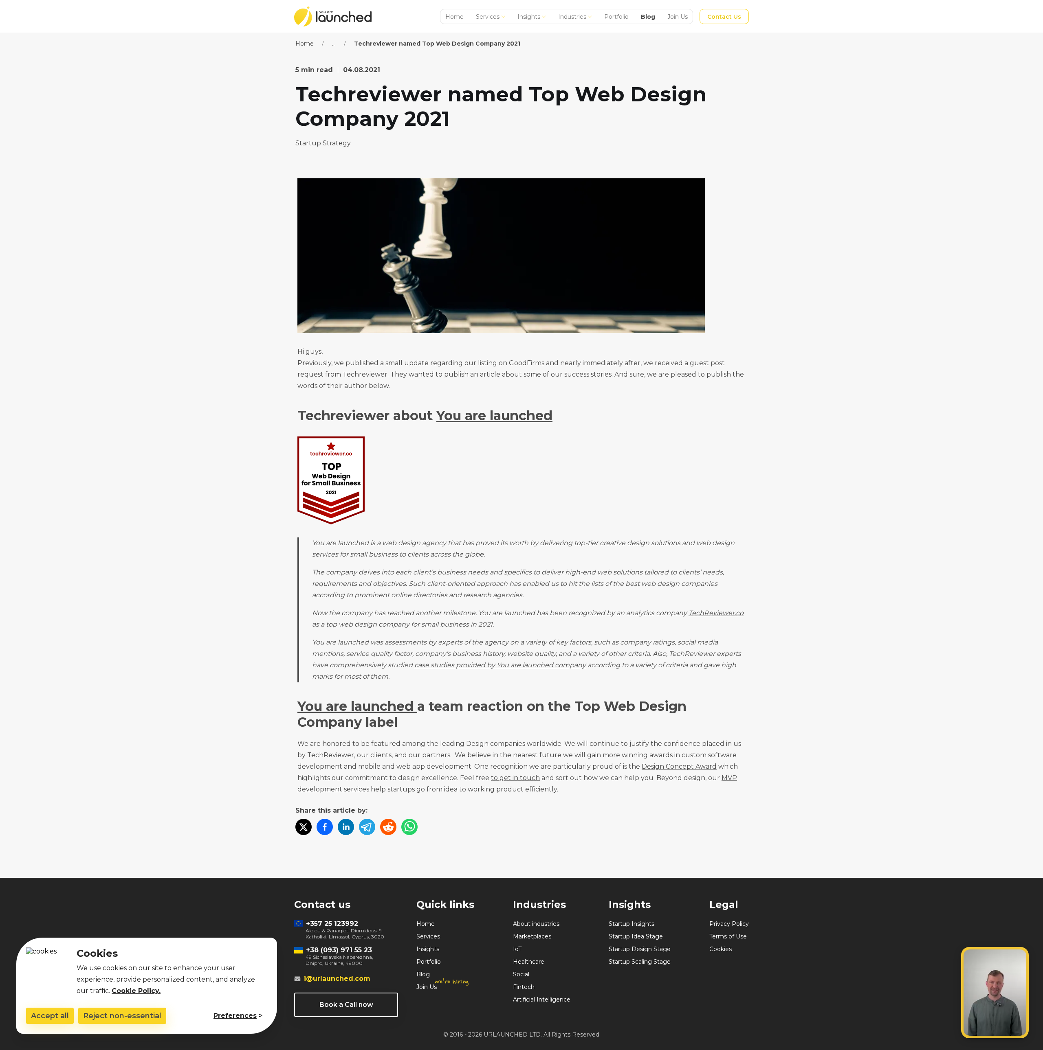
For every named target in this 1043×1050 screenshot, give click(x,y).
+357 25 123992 (332, 923)
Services (487, 16)
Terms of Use (728, 936)
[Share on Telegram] (367, 828)
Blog (648, 16)
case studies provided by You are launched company (500, 665)
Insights (528, 16)
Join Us (677, 16)
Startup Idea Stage (636, 936)
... (334, 43)
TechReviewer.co (716, 613)
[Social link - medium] (357, 1036)
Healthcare (528, 961)
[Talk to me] (995, 992)
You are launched (494, 415)
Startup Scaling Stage (640, 961)
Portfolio (616, 16)
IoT (517, 949)
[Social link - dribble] (298, 1036)
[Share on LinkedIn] (346, 828)
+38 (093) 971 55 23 (339, 950)
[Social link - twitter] (327, 1036)
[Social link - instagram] (401, 1036)
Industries (572, 16)
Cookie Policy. (136, 991)
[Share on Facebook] (325, 828)
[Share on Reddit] (388, 828)
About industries (536, 923)
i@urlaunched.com (337, 978)
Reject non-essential (122, 1015)
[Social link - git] (386, 1036)
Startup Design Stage (640, 949)
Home (454, 16)
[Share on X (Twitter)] (303, 828)
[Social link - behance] (371, 1036)
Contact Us (724, 16)
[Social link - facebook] (313, 1036)
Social (521, 974)
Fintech (524, 987)
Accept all (50, 1015)
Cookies (720, 949)
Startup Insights (631, 923)
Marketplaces (532, 936)
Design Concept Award (679, 766)
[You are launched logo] (333, 16)
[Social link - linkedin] (342, 1036)
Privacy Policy (729, 923)
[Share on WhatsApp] (409, 828)
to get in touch (515, 778)
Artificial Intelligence (541, 999)
